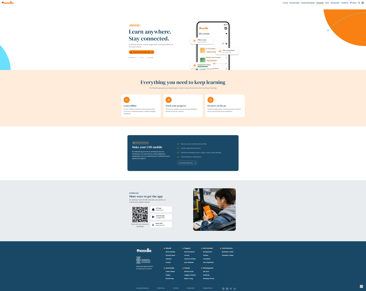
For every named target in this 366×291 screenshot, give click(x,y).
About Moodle (170, 252)
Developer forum (208, 278)
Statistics (169, 259)
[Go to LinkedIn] (227, 288)
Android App (160, 216)
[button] (362, 3)
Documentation (189, 252)
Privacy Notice (191, 288)
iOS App (158, 208)
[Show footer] (361, 286)
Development (207, 252)
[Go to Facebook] (223, 288)
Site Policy (176, 288)
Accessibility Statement (142, 288)
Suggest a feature (190, 275)
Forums (186, 255)
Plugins (168, 275)
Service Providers (190, 259)
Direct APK (159, 223)
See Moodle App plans (186, 163)
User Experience (208, 262)
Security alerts (170, 255)
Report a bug (188, 278)
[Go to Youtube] (235, 288)
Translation (206, 259)
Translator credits (227, 255)
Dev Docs (206, 271)
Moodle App (170, 278)
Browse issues (189, 271)
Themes (205, 255)
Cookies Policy (161, 288)
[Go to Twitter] (231, 288)
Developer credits (227, 252)
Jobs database (189, 262)
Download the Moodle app (141, 52)
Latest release (170, 271)
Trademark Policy (207, 288)
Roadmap (206, 275)
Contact (168, 262)
